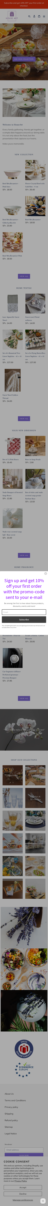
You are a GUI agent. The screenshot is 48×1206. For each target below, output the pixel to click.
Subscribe (24, 619)
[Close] (45, 573)
